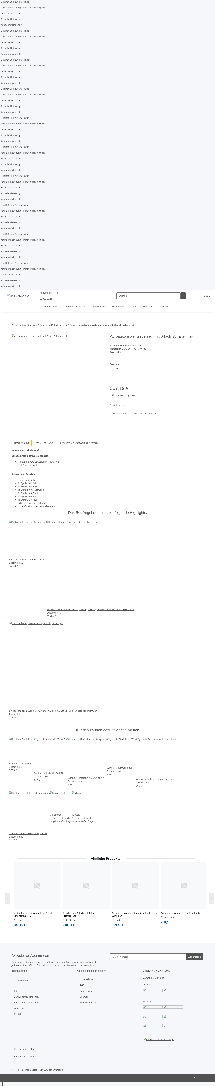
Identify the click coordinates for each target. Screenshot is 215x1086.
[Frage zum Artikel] (117, 382)
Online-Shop (50, 306)
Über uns (148, 306)
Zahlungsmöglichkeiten (26, 996)
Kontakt (165, 306)
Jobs (16, 990)
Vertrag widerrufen (24, 1049)
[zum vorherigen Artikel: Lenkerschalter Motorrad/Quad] (136, 325)
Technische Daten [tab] (43, 442)
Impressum (86, 990)
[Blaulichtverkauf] (18, 295)
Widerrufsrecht (88, 1002)
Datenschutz (86, 979)
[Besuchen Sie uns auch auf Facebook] (14, 1060)
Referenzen (99, 306)
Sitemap (84, 996)
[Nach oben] (1, 1084)
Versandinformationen (26, 1002)
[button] (193, 295)
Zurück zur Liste (19, 324)
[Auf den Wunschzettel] (112, 382)
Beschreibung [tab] (21, 442)
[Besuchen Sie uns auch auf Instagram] (14, 1064)
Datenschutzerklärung (66, 961)
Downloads (118, 306)
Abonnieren (194, 956)
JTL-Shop (208, 1077)
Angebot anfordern (75, 306)
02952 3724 (46, 298)
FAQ (133, 306)
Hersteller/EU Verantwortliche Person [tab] (78, 442)
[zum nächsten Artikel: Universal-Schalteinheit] (142, 325)
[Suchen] (183, 295)
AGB (82, 985)
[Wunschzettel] (198, 295)
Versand (135, 395)
